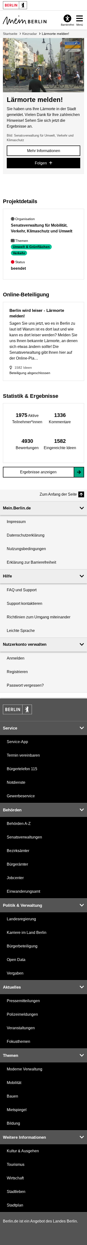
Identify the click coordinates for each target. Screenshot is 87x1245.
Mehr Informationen (43, 151)
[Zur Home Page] (24, 20)
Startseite (10, 34)
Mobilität (14, 1083)
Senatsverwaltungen (24, 837)
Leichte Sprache (21, 631)
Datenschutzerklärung (25, 535)
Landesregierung (21, 919)
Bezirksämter (18, 851)
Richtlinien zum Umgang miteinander (38, 617)
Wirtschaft (15, 1178)
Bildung (13, 1123)
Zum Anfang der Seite (58, 494)
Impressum (16, 522)
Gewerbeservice (21, 796)
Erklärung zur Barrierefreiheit (31, 562)
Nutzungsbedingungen (26, 549)
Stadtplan (15, 1205)
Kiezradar (29, 34)
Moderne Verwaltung (24, 1069)
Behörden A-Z (19, 824)
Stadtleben (16, 1192)
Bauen (12, 1096)
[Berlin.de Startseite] (17, 709)
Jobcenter (15, 878)
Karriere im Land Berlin (26, 932)
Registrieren (17, 672)
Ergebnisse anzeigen (38, 472)
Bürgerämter (17, 864)
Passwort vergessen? (25, 685)
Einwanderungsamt (23, 891)
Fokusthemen (18, 1041)
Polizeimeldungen (22, 1014)
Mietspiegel (17, 1110)
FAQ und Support (21, 590)
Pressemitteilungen (23, 1001)
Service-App (17, 742)
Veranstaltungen (21, 1028)
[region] (27, 418)
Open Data (16, 960)
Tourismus (15, 1164)
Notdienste (16, 782)
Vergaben (15, 973)
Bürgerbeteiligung (22, 946)
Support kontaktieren (24, 603)
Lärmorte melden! (55, 34)
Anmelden (15, 658)
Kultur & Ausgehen (23, 1151)
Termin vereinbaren (23, 755)
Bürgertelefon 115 (22, 769)
